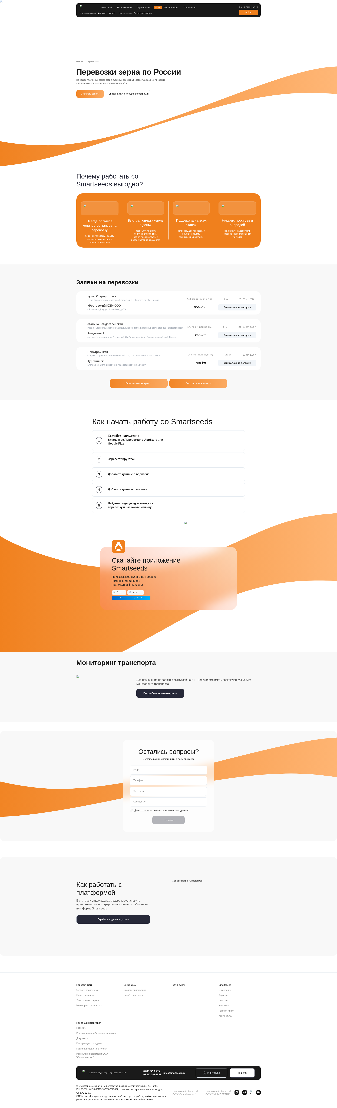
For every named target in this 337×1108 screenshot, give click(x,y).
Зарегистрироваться (248, 7)
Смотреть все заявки (198, 383)
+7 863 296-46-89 (152, 1074)
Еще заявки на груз (138, 383)
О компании (190, 7)
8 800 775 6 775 (151, 1071)
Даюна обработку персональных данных (161, 810)
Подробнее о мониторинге (160, 693)
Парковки (81, 1027)
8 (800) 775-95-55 (144, 13)
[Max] (236, 1092)
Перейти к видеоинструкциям (113, 919)
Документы (82, 1038)
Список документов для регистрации (128, 93)
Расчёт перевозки (133, 995)
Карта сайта (225, 1016)
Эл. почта (138, 791)
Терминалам (143, 7)
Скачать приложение (87, 990)
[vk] (251, 1092)
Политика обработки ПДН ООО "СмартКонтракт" (186, 1093)
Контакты (224, 1005)
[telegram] (244, 1092)
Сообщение (139, 801)
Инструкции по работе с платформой (96, 1033)
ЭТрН (157, 7)
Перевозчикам (124, 7)
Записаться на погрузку (237, 307)
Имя (135, 770)
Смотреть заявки (90, 93)
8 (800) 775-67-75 (107, 13)
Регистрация (213, 1073)
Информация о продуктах (90, 1043)
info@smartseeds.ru (174, 1073)
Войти (248, 12)
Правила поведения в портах (91, 1048)
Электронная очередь (88, 1000)
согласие (144, 810)
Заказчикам (106, 7)
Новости (223, 1000)
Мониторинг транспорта (88, 1005)
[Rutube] (258, 1092)
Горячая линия (226, 1010)
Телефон (138, 780)
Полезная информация (88, 1023)
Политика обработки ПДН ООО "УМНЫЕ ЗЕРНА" (219, 1093)
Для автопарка (171, 7)
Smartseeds (225, 985)
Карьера (223, 995)
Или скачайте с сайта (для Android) (131, 598)
